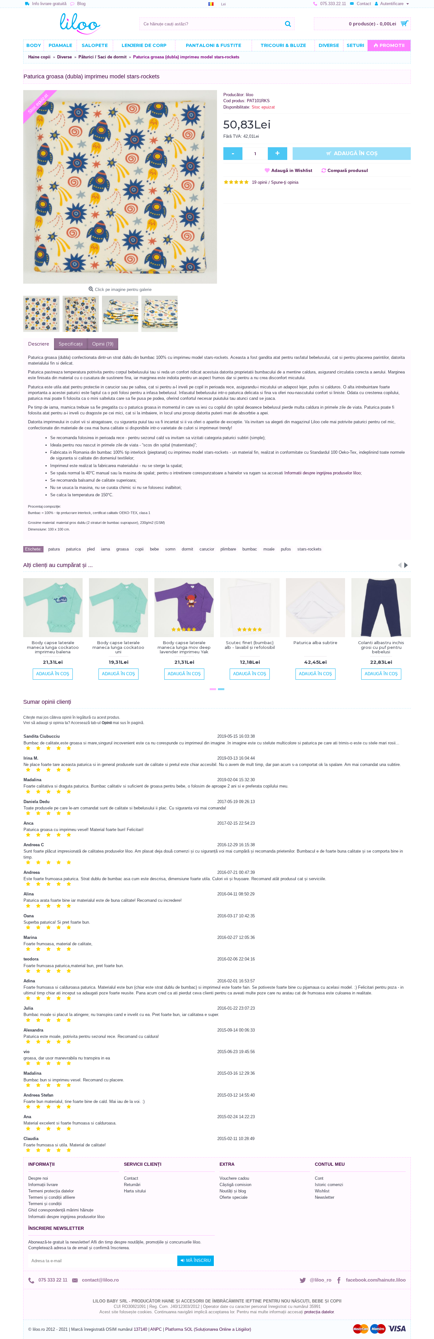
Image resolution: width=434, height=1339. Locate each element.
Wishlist (322, 1191)
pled (91, 549)
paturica (73, 549)
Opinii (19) (102, 344)
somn (170, 549)
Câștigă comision (235, 1184)
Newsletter (324, 1197)
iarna (105, 549)
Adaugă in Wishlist (291, 170)
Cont (319, 1178)
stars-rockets (309, 549)
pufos (286, 549)
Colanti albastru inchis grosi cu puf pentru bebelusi (381, 647)
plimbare (228, 549)
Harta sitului (135, 1191)
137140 (140, 1329)
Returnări (132, 1184)
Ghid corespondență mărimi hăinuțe (60, 1210)
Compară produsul (348, 170)
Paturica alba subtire (315, 642)
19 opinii (259, 182)
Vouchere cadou (234, 1178)
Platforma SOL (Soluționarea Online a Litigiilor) (208, 1329)
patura (54, 549)
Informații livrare (43, 1184)
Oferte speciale (234, 1197)
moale (269, 549)
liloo (249, 94)
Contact (131, 1178)
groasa (122, 549)
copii (139, 549)
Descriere (38, 344)
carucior (207, 549)
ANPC (156, 1329)
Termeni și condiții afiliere (51, 1197)
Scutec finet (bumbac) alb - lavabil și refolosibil (250, 645)
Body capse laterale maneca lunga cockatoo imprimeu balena (53, 647)
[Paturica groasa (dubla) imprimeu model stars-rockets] (120, 187)
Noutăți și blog (233, 1191)
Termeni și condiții (45, 1203)
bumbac (249, 549)
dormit (187, 549)
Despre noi (38, 1178)
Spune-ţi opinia (284, 182)
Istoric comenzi (329, 1184)
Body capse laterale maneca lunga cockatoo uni (118, 647)
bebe (154, 549)
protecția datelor (319, 1311)
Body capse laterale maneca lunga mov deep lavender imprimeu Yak (184, 647)
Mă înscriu (198, 1260)
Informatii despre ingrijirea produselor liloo (322, 473)
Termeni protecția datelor (51, 1191)
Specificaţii (71, 344)
